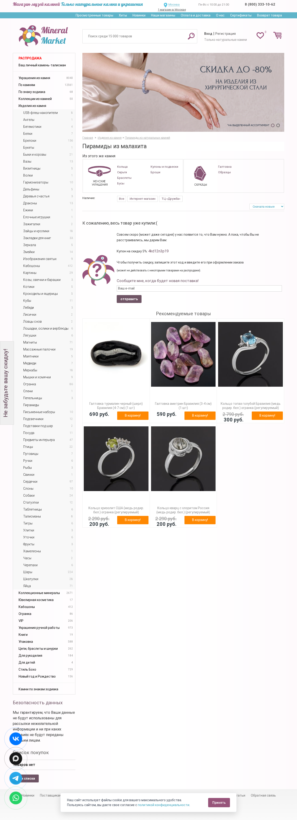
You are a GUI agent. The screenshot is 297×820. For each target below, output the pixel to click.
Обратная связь (263, 795)
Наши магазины (163, 15)
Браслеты (124, 178)
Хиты (123, 15)
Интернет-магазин (142, 198)
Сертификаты (241, 15)
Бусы (120, 183)
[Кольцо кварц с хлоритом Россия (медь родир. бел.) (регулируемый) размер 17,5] (183, 458)
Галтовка (225, 166)
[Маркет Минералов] (44, 35)
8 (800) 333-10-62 (260, 4)
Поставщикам (51, 795)
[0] (260, 35)
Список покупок (31, 752)
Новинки (138, 15)
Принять (219, 802)
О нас (220, 15)
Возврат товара (269, 15)
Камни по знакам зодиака (38, 689)
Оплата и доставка (195, 15)
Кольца (122, 166)
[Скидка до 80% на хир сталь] (183, 92)
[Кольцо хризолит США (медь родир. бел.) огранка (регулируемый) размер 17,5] (116, 458)
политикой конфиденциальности (163, 805)
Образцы (224, 172)
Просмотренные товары (94, 15)
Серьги (122, 172)
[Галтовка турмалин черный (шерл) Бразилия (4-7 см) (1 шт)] (116, 354)
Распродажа (30, 58)
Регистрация (225, 33)
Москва (174, 4)
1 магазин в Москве (172, 9)
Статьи (239, 795)
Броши (155, 172)
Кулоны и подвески (164, 166)
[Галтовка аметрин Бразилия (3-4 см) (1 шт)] (183, 354)
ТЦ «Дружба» (170, 198)
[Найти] (191, 35)
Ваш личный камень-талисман (42, 65)
